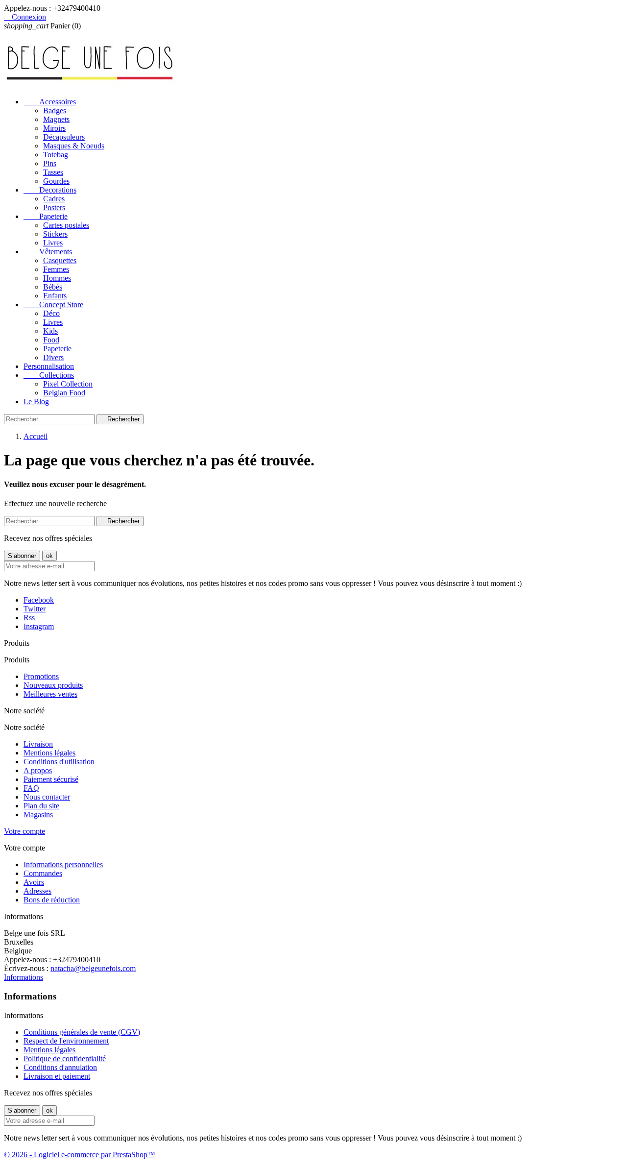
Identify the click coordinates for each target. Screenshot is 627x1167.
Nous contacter (47, 797)
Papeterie (46, 216)
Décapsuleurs (64, 137)
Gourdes (56, 181)
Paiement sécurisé (51, 779)
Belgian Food (64, 393)
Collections (49, 375)
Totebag (55, 154)
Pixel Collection (68, 384)
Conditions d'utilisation (59, 761)
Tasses (53, 172)
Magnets (56, 119)
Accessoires (50, 101)
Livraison (38, 744)
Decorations (50, 190)
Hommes (57, 278)
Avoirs (34, 882)
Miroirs (54, 128)
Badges (54, 110)
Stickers (55, 234)
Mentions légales (49, 753)
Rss (29, 617)
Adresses (37, 891)
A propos (38, 770)
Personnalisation (49, 366)
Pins (49, 163)
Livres (53, 243)
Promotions (41, 676)
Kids (50, 331)
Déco (51, 313)
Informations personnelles (63, 864)
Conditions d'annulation (60, 1067)
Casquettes (59, 260)
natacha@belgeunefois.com (93, 968)
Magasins (38, 814)
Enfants (55, 296)
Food (51, 340)
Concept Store (53, 304)
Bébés (52, 287)
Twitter (35, 609)
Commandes (43, 873)
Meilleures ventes (50, 694)
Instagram (39, 626)
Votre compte (24, 831)
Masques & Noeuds (73, 146)
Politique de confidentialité (65, 1058)
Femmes (56, 269)
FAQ (31, 788)
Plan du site (41, 806)
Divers (53, 357)
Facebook (39, 600)
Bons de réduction (52, 900)
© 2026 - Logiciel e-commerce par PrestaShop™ (79, 1154)
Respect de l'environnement (66, 1041)
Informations (23, 977)
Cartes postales (66, 225)
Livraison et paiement (57, 1076)
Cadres (54, 198)
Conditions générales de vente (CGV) (82, 1032)
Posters (54, 207)
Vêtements (48, 251)
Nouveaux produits (53, 685)
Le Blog (36, 401)
